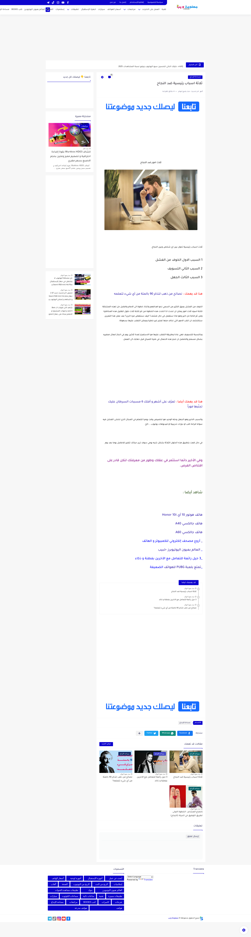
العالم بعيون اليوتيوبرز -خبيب (179, 550)
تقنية (164, 9)
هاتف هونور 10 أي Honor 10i (181, 515)
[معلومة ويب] (187, 7)
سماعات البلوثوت (70, 896)
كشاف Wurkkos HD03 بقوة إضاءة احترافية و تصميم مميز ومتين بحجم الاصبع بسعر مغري (70, 156)
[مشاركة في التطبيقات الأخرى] (139, 733)
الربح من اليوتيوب (81, 884)
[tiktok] (53, 3)
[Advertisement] (125, 37)
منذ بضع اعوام (189, 588)
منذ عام (85, 149)
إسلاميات (59, 9)
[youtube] (63, 3)
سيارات (101, 9)
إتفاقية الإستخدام (137, 2)
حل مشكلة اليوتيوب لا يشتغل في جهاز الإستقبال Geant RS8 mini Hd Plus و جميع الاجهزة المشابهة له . (61, 282)
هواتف (119, 908)
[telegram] (48, 3)
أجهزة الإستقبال (95, 878)
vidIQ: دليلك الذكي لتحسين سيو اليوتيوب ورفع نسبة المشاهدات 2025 (150, 65)
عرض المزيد (106, 744)
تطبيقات (75, 9)
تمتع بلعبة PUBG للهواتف (182, 567)
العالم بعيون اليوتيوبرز (34, 9)
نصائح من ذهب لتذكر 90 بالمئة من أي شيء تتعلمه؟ (175, 608)
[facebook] (68, 3)
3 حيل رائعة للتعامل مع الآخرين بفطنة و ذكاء (177, 600)
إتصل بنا (122, 2)
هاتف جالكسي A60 (188, 532)
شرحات (118, 902)
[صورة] (83, 279)
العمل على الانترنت (150, 9)
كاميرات (105, 902)
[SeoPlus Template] (201, 918)
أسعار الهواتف (114, 9)
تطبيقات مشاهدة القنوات (66, 890)
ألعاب (53, 884)
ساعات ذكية (88, 896)
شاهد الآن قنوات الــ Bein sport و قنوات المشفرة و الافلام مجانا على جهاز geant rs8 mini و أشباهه (60, 311)
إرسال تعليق (193, 836)
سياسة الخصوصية (155, 2)
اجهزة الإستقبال (88, 9)
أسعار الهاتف (58, 878)
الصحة (50, 9)
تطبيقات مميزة (115, 896)
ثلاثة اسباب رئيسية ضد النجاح (183, 592)
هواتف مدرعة (81, 908)
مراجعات (131, 9)
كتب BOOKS (16, 9)
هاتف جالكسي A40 (188, 524)
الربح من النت (101, 884)
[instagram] (58, 3)
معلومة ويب (173, 918)
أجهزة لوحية (75, 878)
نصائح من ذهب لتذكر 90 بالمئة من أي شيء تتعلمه (148, 294)
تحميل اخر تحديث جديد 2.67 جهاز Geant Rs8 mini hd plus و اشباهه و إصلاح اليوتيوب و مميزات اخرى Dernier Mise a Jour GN (60, 297)
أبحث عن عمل (115, 878)
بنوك (90, 890)
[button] (185, 733)
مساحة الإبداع (195, 77)
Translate (148, 880)
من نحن (113, 2)
